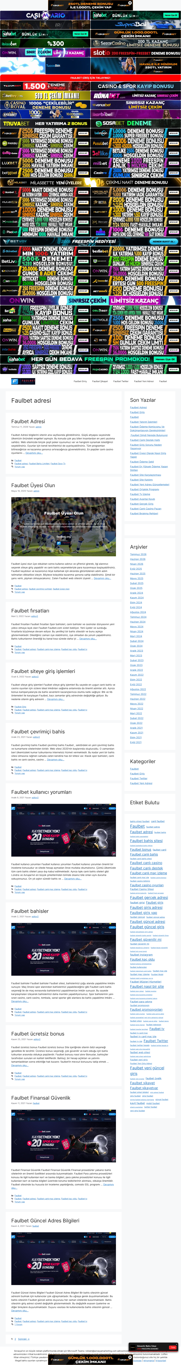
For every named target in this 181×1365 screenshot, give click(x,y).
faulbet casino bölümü (140, 881)
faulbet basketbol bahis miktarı (141, 846)
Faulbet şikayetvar (144, 1088)
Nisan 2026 (136, 564)
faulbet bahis (160, 832)
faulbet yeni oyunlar (137, 1079)
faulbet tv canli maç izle (143, 1036)
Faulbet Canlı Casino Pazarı (145, 508)
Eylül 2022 (136, 684)
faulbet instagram (141, 954)
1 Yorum (18, 1324)
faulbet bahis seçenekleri (139, 836)
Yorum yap (20, 466)
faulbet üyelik (153, 1078)
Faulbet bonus (140, 849)
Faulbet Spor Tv (58, 463)
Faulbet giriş (154, 902)
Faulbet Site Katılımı (141, 479)
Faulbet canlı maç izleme (48, 649)
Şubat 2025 (136, 583)
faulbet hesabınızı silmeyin (139, 948)
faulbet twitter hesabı (139, 1045)
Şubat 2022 (136, 718)
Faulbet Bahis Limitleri (39, 463)
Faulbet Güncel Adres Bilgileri (45, 1221)
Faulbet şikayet (142, 1083)
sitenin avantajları (136, 1107)
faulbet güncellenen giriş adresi (141, 932)
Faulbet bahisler (30, 911)
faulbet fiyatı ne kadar (156, 893)
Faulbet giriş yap (143, 913)
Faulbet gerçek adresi (149, 897)
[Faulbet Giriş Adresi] (23, 381)
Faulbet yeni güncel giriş (147, 1071)
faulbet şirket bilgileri (139, 1092)
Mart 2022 (136, 713)
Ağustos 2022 (138, 689)
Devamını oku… (34, 453)
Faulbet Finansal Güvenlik (40, 1098)
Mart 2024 (136, 636)
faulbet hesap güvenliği (159, 948)
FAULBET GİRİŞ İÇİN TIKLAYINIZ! (90, 77)
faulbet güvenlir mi (139, 944)
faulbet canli (159, 849)
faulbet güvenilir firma (161, 935)
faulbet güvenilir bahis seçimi (140, 935)
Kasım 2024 (137, 597)
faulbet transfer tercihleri (139, 1029)
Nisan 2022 (136, 708)
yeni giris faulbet (137, 1111)
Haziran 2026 (138, 559)
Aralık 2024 (136, 592)
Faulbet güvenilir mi (145, 939)
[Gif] (90, 182)
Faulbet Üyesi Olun (33, 485)
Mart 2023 (136, 655)
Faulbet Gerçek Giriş (141, 503)
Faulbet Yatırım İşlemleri (143, 422)
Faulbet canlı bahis (144, 854)
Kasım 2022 (137, 674)
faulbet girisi (137, 902)
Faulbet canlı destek (146, 868)
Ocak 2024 (136, 646)
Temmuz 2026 (138, 554)
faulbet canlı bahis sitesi (141, 858)
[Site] (45, 133)
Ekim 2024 (136, 602)
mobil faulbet (153, 1103)
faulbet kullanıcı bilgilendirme (140, 964)
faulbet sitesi (136, 1021)
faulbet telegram (153, 1024)
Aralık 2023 (136, 650)
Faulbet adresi (21, 463)
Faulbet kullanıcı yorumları (41, 792)
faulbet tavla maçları (137, 1025)
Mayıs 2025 (136, 578)
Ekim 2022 (136, 679)
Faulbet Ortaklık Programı (144, 489)
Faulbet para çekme (141, 1001)
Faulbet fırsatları (30, 611)
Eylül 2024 (136, 607)
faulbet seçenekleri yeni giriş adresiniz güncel (146, 1018)
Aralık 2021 (136, 727)
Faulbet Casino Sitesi (142, 889)
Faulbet (163, 381)
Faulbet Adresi (28, 421)
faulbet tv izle (136, 1041)
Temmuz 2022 (138, 694)
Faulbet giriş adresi (146, 907)
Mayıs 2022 (136, 703)
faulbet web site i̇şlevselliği (140, 1049)
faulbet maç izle (160, 971)
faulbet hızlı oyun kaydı (138, 951)
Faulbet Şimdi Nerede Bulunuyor (149, 435)
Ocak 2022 (136, 723)
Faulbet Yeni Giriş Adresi (141, 1063)
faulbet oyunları (150, 991)
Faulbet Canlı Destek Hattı (145, 440)
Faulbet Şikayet (100, 381)
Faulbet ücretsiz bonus (37, 1034)
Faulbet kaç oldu (69, 649)
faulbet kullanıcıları (138, 967)
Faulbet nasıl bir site (147, 986)
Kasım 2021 (136, 732)
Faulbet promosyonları (146, 1009)
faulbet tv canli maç (139, 1033)
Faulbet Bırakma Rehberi (144, 513)
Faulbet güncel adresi (147, 921)
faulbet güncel (137, 917)
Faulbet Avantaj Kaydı (142, 499)
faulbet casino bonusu (158, 878)
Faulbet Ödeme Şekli (142, 461)
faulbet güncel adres (155, 917)
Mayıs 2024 (136, 626)
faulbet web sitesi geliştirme (140, 1056)
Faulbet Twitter (121, 381)
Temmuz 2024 (138, 617)
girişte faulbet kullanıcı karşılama (142, 1100)
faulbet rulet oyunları (137, 1014)
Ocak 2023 (136, 665)
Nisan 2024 (136, 631)
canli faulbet (158, 821)
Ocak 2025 (136, 588)
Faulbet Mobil (157, 974)
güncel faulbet (161, 1099)
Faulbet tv (82, 649)
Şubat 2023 (137, 660)
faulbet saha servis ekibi (155, 1014)
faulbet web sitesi (140, 1052)
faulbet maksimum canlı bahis (140, 971)
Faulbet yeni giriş (139, 1059)
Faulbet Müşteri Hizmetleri (145, 981)
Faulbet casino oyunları (147, 885)
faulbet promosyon (139, 1005)
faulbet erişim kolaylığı (138, 893)
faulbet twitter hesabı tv (159, 1045)
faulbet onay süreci (137, 991)
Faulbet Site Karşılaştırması (145, 475)
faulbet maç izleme (140, 974)
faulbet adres (153, 827)
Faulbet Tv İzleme (140, 494)
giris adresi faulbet (157, 1092)
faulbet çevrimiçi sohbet (40, 589)
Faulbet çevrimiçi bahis (38, 732)
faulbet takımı (164, 1021)
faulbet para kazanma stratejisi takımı (143, 998)
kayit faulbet (137, 1103)
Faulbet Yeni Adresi (144, 381)
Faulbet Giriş (80, 381)
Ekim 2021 (136, 737)
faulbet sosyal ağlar (150, 1021)
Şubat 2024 (137, 641)
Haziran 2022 (137, 699)
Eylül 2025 (136, 568)
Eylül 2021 (136, 742)
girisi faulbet (147, 1096)
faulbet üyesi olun (61, 589)
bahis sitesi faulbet (140, 821)
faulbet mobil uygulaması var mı (141, 978)
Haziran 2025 (137, 573)
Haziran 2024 (138, 621)
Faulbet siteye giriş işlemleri (43, 671)
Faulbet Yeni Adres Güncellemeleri (149, 484)
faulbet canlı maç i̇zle (139, 877)
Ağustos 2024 (138, 612)
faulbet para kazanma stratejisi (141, 995)
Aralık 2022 (136, 670)
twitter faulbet (150, 1107)
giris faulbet (135, 1096)
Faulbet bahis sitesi (146, 840)
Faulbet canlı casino (146, 863)
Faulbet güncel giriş (147, 927)
